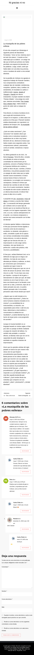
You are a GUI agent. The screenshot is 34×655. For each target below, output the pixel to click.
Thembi (13, 94)
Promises (10, 157)
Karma (15, 92)
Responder (25, 451)
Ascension (20, 199)
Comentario (5, 567)
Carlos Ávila (16, 458)
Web (3, 607)
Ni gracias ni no (17, 2)
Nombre (4, 591)
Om (14, 199)
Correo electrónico (7, 599)
